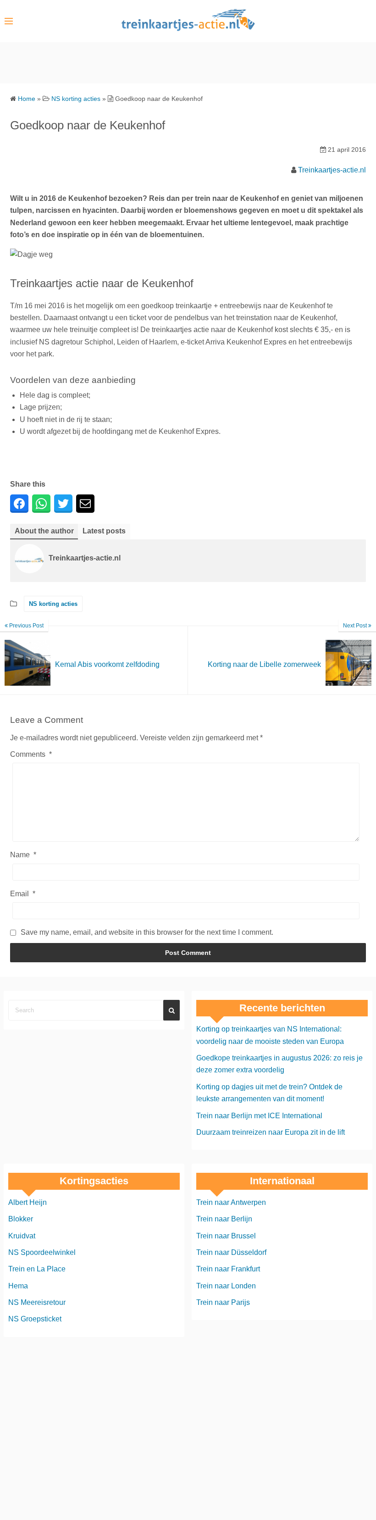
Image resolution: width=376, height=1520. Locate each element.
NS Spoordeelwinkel (42, 1252)
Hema (18, 1286)
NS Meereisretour (37, 1303)
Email (22, 894)
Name (23, 855)
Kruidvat (21, 1236)
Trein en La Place (37, 1269)
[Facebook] (19, 503)
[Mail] (85, 503)
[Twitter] (63, 503)
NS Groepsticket (34, 1319)
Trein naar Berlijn (224, 1219)
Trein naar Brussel (226, 1236)
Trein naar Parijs (223, 1303)
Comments (31, 754)
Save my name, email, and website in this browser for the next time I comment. (147, 932)
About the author (44, 531)
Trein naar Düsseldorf (231, 1252)
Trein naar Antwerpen (231, 1202)
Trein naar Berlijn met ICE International (259, 1116)
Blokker (20, 1219)
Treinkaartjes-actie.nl (332, 170)
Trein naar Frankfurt (228, 1269)
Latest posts (104, 531)
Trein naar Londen (226, 1286)
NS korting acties (53, 603)
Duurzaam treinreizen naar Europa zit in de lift (270, 1132)
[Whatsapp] (41, 503)
